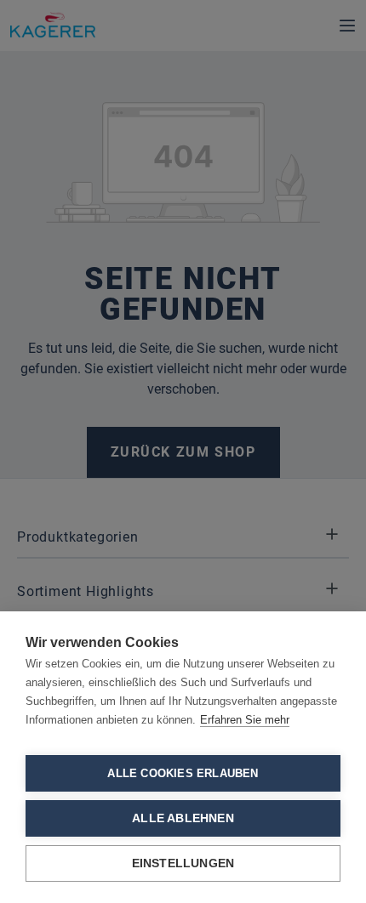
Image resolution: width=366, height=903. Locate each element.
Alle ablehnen (183, 818)
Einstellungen (183, 863)
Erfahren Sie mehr (244, 719)
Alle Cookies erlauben (182, 773)
